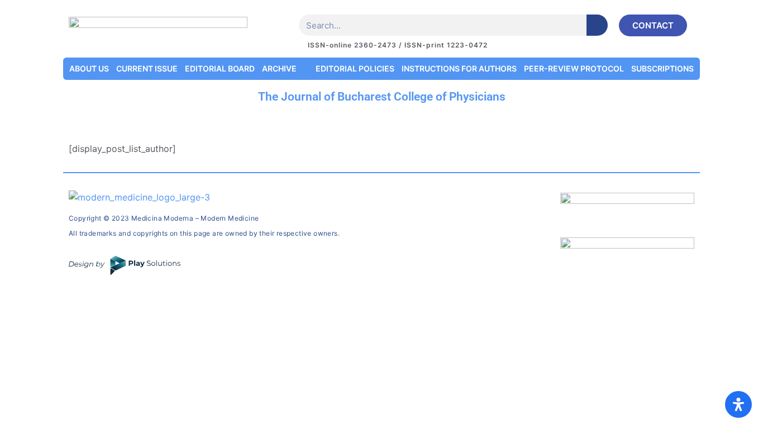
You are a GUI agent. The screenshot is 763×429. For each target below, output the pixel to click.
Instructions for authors (459, 68)
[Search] (597, 25)
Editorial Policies (355, 68)
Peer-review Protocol (574, 68)
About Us (89, 68)
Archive (279, 68)
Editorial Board (220, 68)
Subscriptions (662, 68)
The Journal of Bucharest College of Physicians (382, 96)
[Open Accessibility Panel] (738, 404)
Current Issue (147, 68)
